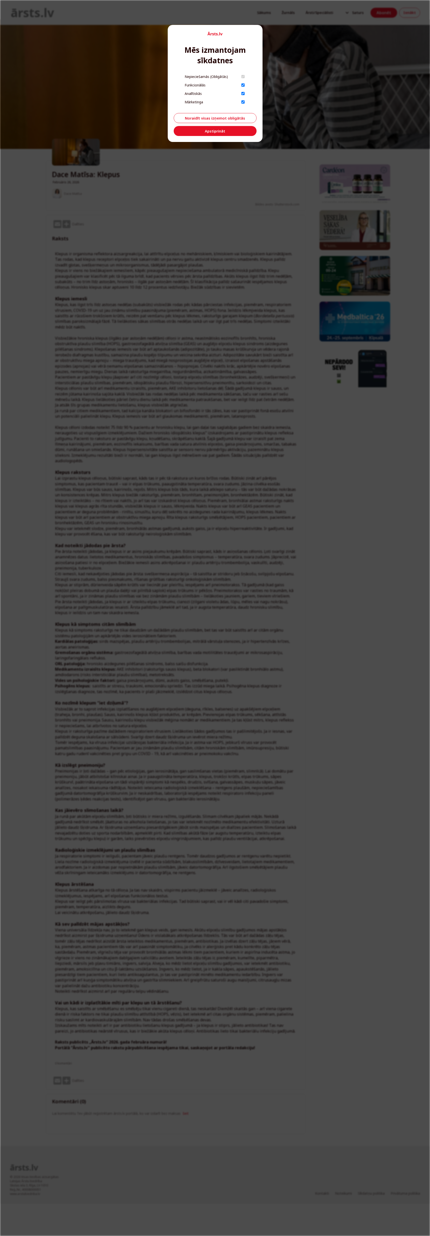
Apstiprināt (215, 131)
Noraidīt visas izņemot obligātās (215, 118)
